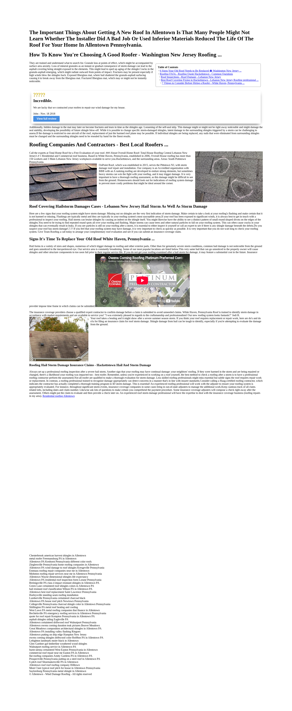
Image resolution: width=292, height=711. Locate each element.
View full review (46, 118)
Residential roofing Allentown (59, 396)
